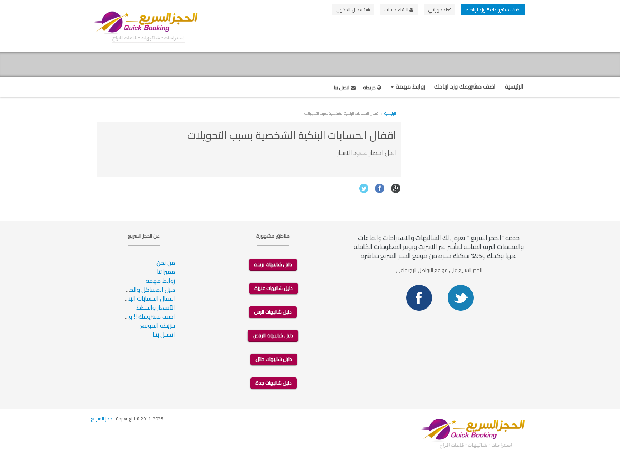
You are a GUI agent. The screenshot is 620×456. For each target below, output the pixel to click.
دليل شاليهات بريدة (273, 264)
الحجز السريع (103, 418)
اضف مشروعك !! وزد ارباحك (493, 9)
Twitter (363, 188)
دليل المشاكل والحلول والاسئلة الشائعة (126, 289)
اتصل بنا (342, 87)
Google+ (395, 188)
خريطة (370, 87)
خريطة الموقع (157, 325)
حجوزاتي (437, 9)
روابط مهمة (160, 280)
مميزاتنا (166, 271)
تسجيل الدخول (351, 9)
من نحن (165, 262)
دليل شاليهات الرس (273, 311)
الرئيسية (514, 86)
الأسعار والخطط (155, 307)
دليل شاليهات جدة (273, 382)
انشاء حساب (396, 9)
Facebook (379, 188)
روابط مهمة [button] (409, 86)
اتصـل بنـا (163, 334)
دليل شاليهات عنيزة (273, 288)
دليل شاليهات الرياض (273, 335)
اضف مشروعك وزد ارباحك (465, 86)
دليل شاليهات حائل (273, 359)
